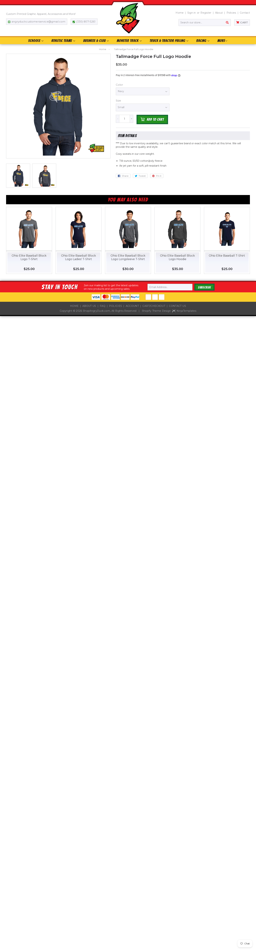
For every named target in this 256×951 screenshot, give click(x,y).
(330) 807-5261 (85, 21)
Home (180, 12)
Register (205, 12)
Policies (231, 12)
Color (119, 84)
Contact (245, 12)
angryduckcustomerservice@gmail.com (38, 21)
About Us (89, 306)
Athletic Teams (62, 41)
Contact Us (177, 306)
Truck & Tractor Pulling (168, 41)
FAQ (102, 306)
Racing (201, 41)
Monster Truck (128, 41)
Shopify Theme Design (156, 310)
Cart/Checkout (153, 306)
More (221, 41)
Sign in (191, 12)
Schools (34, 41)
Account (132, 306)
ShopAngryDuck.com (96, 310)
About (219, 12)
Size (118, 100)
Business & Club (94, 41)
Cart (244, 22)
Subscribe (204, 287)
